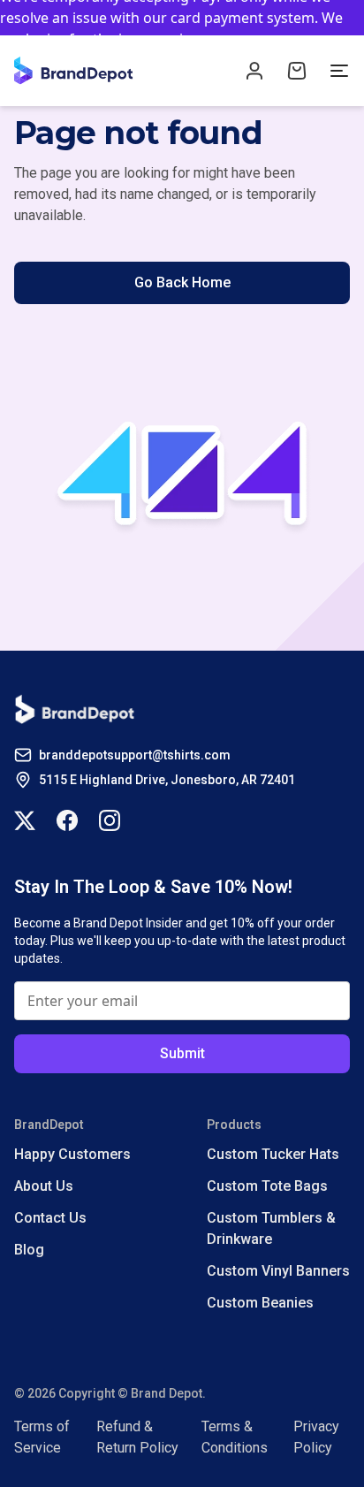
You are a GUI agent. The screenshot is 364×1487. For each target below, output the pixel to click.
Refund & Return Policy (137, 1437)
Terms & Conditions (234, 1437)
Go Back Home (182, 282)
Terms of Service (42, 1437)
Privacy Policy (316, 1437)
